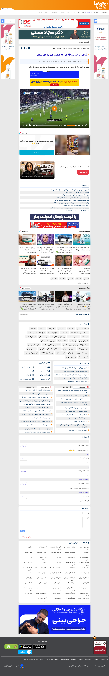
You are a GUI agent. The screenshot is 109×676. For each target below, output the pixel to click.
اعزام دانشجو (28, 552)
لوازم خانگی (29, 578)
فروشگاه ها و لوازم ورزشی (69, 579)
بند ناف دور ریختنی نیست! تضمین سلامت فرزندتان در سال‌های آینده (69, 208)
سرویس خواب (42, 573)
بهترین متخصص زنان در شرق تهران (78, 353)
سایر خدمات (28, 593)
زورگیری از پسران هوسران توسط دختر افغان (75, 396)
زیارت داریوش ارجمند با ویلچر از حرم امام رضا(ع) (36, 397)
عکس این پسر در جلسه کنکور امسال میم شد (37, 432)
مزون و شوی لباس (41, 552)
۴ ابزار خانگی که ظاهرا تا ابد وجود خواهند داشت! (73, 418)
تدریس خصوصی (56, 552)
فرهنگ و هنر (55, 12)
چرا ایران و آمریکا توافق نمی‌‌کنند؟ (78, 421)
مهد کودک (58, 562)
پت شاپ (72, 567)
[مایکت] (25, 652)
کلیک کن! (37, 152)
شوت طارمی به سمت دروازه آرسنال (77, 381)
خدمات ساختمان (42, 588)
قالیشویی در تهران (41, 593)
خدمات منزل (28, 583)
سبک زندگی (80, 12)
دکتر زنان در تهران (84, 578)
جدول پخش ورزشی (26, 379)
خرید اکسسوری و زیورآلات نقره (80, 333)
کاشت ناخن (86, 552)
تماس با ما (74, 659)
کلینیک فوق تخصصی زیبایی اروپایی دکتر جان (76, 345)
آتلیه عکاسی (57, 598)
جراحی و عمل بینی (70, 357)
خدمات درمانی (71, 557)
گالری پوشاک (43, 547)
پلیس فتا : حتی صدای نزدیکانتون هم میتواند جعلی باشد (73, 198)
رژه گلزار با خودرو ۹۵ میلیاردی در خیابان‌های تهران (36, 414)
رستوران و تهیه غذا (55, 567)
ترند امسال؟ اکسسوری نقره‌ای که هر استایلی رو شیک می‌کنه (72, 200)
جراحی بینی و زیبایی (83, 598)
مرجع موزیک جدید (52, 333)
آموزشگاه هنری (71, 598)
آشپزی (68, 12)
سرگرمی (40, 12)
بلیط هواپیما (70, 329)
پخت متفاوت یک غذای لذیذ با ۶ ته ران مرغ (37, 390)
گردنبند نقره (32, 329)
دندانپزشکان (86, 583)
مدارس (59, 557)
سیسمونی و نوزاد (27, 562)
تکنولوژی (46, 12)
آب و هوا (29, 371)
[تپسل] (20, 133)
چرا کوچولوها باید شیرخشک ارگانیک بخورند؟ (76, 211)
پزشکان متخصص (84, 573)
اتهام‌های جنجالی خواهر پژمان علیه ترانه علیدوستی (35, 421)
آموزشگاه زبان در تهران (70, 589)
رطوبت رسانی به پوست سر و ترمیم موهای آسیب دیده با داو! (71, 203)
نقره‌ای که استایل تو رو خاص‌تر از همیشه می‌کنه (75, 195)
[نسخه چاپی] (21, 48)
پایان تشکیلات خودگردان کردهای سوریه (76, 408)
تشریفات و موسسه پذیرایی (55, 589)
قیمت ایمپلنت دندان (83, 329)
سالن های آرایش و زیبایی (84, 548)
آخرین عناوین (82, 387)
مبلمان (45, 562)
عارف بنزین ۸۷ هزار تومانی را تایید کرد (40, 418)
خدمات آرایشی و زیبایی (84, 558)
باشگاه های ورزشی (70, 573)
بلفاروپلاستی (61, 329)
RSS (25, 659)
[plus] (28, 48)
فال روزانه (29, 375)
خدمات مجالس (56, 593)
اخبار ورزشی (88, 12)
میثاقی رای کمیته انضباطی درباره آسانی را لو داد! (37, 404)
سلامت (62, 12)
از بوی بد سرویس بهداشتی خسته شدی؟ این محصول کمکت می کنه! (69, 190)
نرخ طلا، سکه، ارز (27, 367)
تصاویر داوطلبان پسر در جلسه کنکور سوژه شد (37, 425)
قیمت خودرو (44, 371)
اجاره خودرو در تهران (73, 337)
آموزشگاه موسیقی (70, 593)
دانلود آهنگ (85, 337)
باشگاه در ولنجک (62, 341)
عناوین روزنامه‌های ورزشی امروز (78, 430)
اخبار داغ (65, 387)
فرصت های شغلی (64, 659)
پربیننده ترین (45, 387)
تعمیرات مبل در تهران (40, 567)
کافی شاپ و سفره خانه (56, 579)
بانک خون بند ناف (84, 357)
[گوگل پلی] (25, 647)
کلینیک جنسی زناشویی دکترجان (51, 345)
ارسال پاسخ (23, 446)
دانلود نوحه (42, 349)
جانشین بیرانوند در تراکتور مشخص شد (76, 411)
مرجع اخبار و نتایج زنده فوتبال (36, 333)
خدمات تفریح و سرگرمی (27, 568)
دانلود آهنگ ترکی (61, 353)
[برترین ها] (101, 5)
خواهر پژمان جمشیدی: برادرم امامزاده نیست (38, 394)
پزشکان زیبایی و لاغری (84, 594)
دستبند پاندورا (65, 333)
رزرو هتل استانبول (31, 337)
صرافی (30, 557)
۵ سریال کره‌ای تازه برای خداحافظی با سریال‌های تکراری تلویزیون (73, 426)
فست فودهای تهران (55, 573)
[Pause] (57, 153)
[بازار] (11, 647)
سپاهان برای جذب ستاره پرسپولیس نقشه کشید (37, 407)
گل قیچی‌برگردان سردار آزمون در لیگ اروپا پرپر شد (72, 378)
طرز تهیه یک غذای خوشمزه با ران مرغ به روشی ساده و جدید (72, 403)
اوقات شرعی (44, 379)
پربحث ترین (27, 387)
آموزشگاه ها (71, 583)
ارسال (22, 531)
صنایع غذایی (57, 583)
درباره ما (81, 659)
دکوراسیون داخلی (42, 578)
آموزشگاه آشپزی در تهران (55, 548)
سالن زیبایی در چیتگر (69, 349)
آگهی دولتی (43, 659)
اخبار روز (96, 12)
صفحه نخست (104, 12)
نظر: (88, 518)
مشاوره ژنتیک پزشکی (34, 345)
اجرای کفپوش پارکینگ (47, 353)
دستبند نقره (42, 329)
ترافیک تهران (44, 375)
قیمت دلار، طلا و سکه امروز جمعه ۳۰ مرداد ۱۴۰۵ (37, 411)
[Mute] (60, 153)
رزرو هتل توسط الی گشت (57, 337)
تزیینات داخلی (43, 583)
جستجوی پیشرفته (33, 659)
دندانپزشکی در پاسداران (54, 349)
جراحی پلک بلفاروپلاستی (48, 341)
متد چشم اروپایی (84, 341)
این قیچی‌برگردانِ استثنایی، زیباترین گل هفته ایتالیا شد (71, 375)
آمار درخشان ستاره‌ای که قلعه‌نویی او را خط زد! (74, 399)
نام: (88, 513)
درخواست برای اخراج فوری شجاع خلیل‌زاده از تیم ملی (35, 401)
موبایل (30, 573)
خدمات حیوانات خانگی (70, 563)
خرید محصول (83, 172)
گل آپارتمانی (73, 341)
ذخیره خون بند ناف (83, 349)
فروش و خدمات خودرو (27, 589)
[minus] (24, 48)
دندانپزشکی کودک (84, 588)
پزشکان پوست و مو (69, 547)
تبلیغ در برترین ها (53, 659)
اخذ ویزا (30, 547)
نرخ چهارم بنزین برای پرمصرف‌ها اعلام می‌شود (38, 429)
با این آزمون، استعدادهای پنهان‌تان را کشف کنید (75, 205)
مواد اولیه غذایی (43, 337)
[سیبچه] (39, 647)
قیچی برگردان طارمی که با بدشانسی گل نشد (74, 368)
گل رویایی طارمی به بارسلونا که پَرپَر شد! (75, 371)
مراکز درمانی (85, 567)
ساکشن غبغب (51, 329)
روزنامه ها (45, 367)
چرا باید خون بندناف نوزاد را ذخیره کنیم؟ (77, 192)
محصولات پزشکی (70, 552)
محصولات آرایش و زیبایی (84, 563)
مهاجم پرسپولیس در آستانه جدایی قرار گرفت (74, 415)
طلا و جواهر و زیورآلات (43, 558)
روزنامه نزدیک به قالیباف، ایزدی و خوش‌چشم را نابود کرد (72, 391)
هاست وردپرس (31, 349)
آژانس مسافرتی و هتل (42, 599)
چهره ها (73, 12)
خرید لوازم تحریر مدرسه (31, 353)
